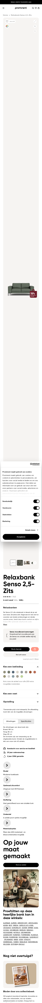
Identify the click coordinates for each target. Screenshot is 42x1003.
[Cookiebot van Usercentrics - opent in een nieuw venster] (30, 464)
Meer (5, 624)
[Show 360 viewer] (13, 563)
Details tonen (30, 530)
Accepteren (21, 537)
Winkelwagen (38, 8)
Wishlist (35, 8)
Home (5, 15)
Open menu (3, 8)
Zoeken (33, 8)
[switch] (36, 508)
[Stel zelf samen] (7, 26)
